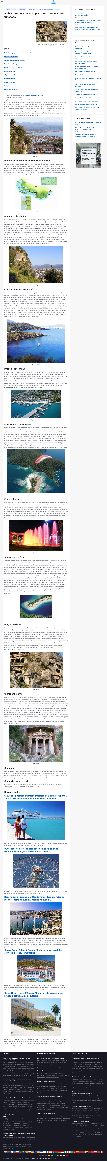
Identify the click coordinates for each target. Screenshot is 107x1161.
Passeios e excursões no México (81, 1106)
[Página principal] (53, 2)
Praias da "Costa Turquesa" (13, 67)
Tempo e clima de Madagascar (46, 1113)
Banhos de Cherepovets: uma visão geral (86, 104)
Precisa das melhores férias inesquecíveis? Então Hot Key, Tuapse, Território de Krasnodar (87, 84)
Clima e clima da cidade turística (14, 60)
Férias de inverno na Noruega (80, 1121)
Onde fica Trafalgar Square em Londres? (86, 94)
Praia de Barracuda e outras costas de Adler (49, 1071)
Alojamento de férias (11, 75)
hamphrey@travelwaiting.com (34, 95)
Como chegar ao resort (12, 89)
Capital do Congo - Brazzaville (46, 1081)
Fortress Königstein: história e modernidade (87, 97)
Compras (7, 86)
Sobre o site (33, 1158)
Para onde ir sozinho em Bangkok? (85, 71)
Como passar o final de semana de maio (86, 101)
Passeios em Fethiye (11, 64)
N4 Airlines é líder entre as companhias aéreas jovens (18, 1097)
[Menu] (2, 2)
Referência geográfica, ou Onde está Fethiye (18, 53)
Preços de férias (9, 78)
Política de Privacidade (49, 1158)
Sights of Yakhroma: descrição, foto (85, 74)
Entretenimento (9, 71)
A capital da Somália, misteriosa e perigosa (49, 1096)
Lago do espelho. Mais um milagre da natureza (50, 1058)
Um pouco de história (11, 56)
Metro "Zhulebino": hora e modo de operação (88, 122)
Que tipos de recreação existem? (81, 1077)
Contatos (39, 1158)
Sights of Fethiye (9, 82)
